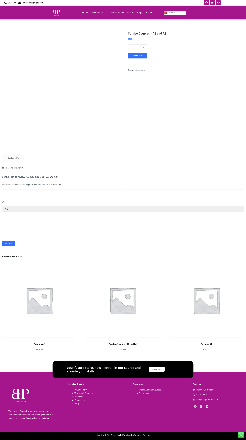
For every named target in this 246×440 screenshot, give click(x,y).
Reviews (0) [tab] (13, 158)
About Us (78, 397)
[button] (98, 13)
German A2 (39, 344)
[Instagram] (201, 406)
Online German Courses (120, 13)
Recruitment (97, 13)
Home (85, 13)
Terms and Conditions (84, 393)
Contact (149, 13)
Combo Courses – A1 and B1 (123, 344)
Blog (76, 404)
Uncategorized (141, 70)
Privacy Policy (81, 390)
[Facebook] (195, 406)
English (171, 12)
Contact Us (79, 400)
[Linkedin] (206, 406)
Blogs (139, 13)
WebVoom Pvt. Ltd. (142, 435)
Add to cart (137, 55)
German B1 (206, 344)
